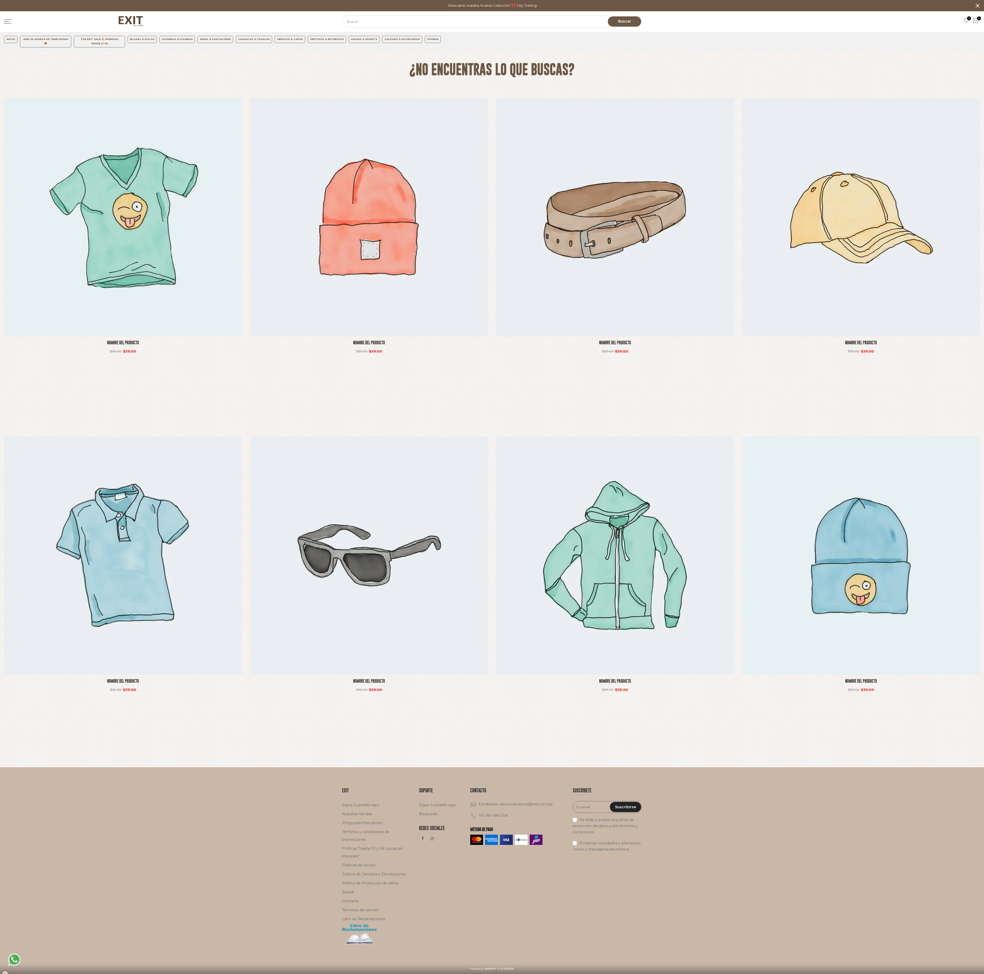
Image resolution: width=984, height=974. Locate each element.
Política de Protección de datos (370, 883)
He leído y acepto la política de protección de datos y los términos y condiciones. (605, 825)
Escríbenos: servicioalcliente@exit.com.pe (516, 804)
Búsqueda (428, 814)
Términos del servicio (360, 910)
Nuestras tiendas (357, 814)
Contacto (350, 901)
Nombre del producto (123, 342)
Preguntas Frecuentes (362, 823)
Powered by (492, 969)
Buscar (624, 21)
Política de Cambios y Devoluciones (374, 874)
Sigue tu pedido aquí (360, 805)
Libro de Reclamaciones (363, 919)
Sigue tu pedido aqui (437, 805)
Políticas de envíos (358, 865)
